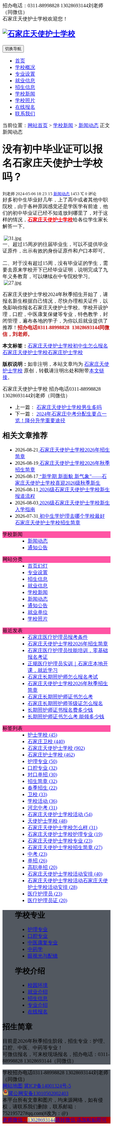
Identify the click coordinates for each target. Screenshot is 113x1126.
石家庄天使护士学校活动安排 (65, 874)
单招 (37, 860)
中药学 (35, 949)
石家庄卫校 (46, 741)
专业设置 (25, 74)
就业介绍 (38, 992)
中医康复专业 (43, 942)
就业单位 (38, 612)
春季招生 (42, 788)
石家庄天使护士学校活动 (60, 814)
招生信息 (25, 87)
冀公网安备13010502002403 (38, 1093)
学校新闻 (25, 93)
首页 (20, 60)
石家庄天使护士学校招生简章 (65, 847)
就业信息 (25, 80)
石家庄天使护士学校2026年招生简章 (68, 643)
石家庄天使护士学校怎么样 (62, 827)
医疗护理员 (45, 893)
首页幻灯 (38, 566)
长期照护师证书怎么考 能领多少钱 (66, 716)
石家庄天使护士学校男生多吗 (69, 407)
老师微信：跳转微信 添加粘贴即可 (55, 1120)
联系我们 (25, 113)
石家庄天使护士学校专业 (60, 840)
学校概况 (25, 67)
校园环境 (38, 985)
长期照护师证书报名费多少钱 (60, 710)
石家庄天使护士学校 (50, 345)
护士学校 (42, 735)
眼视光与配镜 (43, 956)
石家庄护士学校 (65, 352)
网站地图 (13, 1085)
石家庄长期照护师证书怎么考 (60, 696)
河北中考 (42, 807)
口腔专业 (42, 768)
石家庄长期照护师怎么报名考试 (63, 677)
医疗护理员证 (47, 900)
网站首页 (38, 125)
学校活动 (42, 801)
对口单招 (42, 774)
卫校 (37, 794)
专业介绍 (38, 1005)
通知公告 (38, 547)
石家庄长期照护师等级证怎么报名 (65, 703)
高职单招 (42, 867)
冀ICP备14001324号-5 (47, 1085)
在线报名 (25, 107)
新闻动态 (88, 125)
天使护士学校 (47, 821)
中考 (37, 854)
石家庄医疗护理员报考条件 (58, 637)
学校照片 (25, 100)
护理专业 (42, 761)
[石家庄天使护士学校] (39, 34)
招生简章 (42, 781)
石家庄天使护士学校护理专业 (65, 834)
